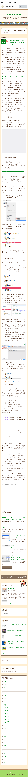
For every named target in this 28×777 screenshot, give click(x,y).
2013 (5, 736)
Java (9, 445)
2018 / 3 (7, 719)
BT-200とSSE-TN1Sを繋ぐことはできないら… (7, 577)
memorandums (9, 6)
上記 (9, 98)
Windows (16, 87)
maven (4, 122)
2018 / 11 (7, 707)
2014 (5, 734)
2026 (5, 681)
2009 (5, 748)
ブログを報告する (19, 774)
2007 (5, 753)
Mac (8, 89)
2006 (5, 756)
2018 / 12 (7, 705)
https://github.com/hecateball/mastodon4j (13, 171)
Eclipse (8, 176)
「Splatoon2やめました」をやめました (21, 577)
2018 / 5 (7, 716)
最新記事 (7, 620)
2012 (5, 739)
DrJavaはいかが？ (16, 547)
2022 (5, 693)
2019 (5, 701)
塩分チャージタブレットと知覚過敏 (16, 647)
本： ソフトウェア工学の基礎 (14, 636)
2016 (5, 728)
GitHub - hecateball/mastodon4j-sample (12, 173)
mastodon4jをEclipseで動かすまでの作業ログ (17, 43)
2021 (5, 695)
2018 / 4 (7, 718)
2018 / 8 (7, 712)
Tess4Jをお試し (7, 527)
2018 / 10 (7, 708)
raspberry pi (10, 59)
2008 (5, 750)
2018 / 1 (7, 722)
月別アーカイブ (9, 678)
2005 (5, 759)
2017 (5, 725)
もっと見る (4, 653)
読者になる (23, 6)
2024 (5, 687)
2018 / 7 (7, 713)
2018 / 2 (7, 721)
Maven (19, 180)
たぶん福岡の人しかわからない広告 (16, 630)
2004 (5, 762)
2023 (5, 690)
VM (11, 89)
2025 (5, 684)
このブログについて (7, 603)
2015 (5, 731)
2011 (5, 742)
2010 (5, 745)
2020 (5, 698)
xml (16, 196)
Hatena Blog (12, 774)
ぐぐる (10, 83)
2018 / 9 (7, 710)
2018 (5, 704)
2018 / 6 (7, 715)
